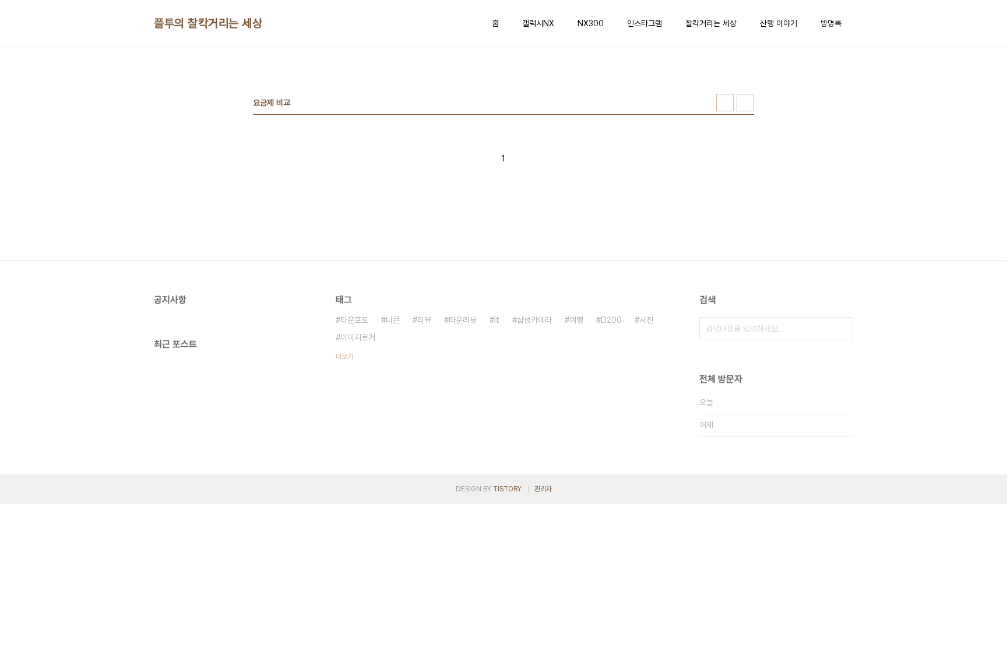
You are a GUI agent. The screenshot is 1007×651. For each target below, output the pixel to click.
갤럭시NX (538, 23)
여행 (576, 320)
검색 (841, 329)
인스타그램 (644, 23)
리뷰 (424, 320)
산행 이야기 (778, 23)
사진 (646, 320)
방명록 (831, 23)
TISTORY (507, 489)
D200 (611, 320)
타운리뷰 (463, 320)
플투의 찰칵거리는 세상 (208, 23)
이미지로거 (357, 337)
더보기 (344, 357)
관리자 (543, 489)
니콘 (393, 320)
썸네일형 (725, 102)
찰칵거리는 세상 (711, 23)
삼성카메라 (534, 320)
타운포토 (354, 320)
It (496, 320)
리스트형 (745, 102)
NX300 (591, 23)
